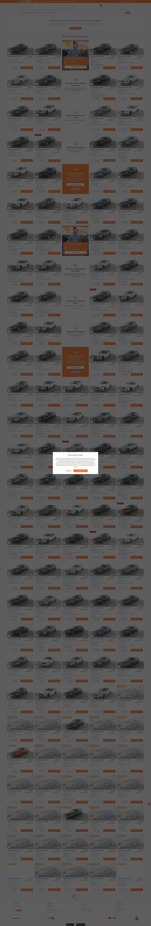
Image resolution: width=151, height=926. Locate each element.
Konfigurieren (68, 470)
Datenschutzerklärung (75, 465)
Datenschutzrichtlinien (88, 465)
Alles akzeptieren (80, 470)
